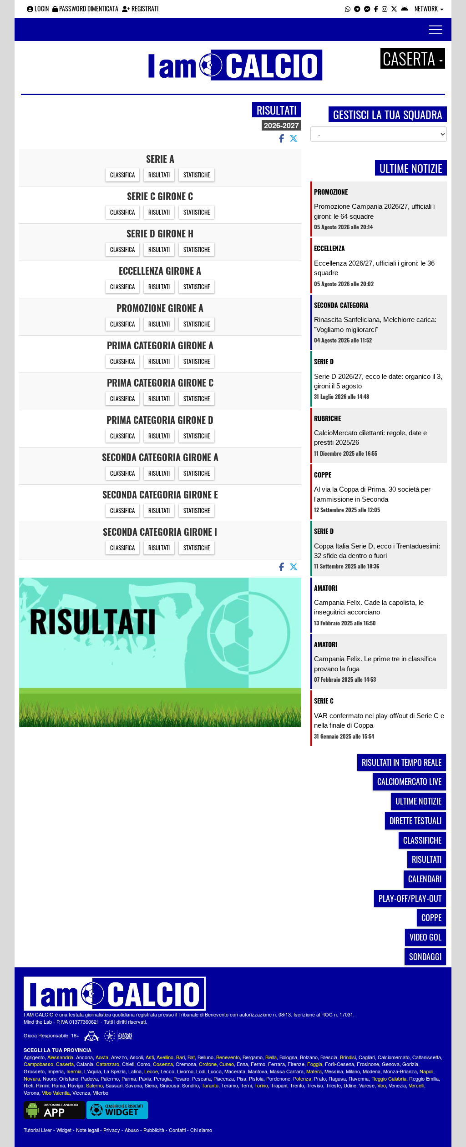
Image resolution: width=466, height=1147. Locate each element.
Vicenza (81, 1092)
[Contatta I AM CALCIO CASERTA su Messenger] (367, 8)
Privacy (111, 1129)
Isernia (73, 1071)
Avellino (165, 1057)
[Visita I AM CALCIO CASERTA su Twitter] (394, 8)
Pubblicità (153, 1129)
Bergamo (253, 1057)
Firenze (296, 1063)
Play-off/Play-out (410, 898)
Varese (367, 1085)
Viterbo (100, 1092)
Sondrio (190, 1085)
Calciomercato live (409, 781)
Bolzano (309, 1057)
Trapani (279, 1085)
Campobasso (38, 1063)
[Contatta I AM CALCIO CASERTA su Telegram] (357, 8)
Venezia (397, 1085)
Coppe (322, 474)
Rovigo (75, 1085)
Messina (333, 1071)
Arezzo (119, 1057)
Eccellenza (329, 248)
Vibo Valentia (56, 1092)
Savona (133, 1085)
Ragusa (337, 1078)
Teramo (229, 1085)
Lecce (151, 1071)
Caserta (65, 1063)
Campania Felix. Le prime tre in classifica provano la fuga (375, 663)
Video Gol (425, 937)
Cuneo (226, 1063)
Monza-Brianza (400, 1071)
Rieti (28, 1085)
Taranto (210, 1085)
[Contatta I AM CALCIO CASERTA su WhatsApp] (347, 8)
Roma (58, 1085)
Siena (151, 1085)
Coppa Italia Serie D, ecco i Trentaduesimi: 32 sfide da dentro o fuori (377, 550)
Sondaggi (425, 956)
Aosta (102, 1057)
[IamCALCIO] (233, 993)
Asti (150, 1057)
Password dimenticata (88, 8)
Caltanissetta (426, 1057)
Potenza (302, 1078)
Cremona (186, 1063)
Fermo (258, 1063)
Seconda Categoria (341, 305)
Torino (261, 1085)
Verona (31, 1092)
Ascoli (136, 1057)
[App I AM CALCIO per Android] (404, 8)
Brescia (328, 1057)
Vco (381, 1085)
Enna (242, 1063)
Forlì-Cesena (339, 1063)
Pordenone (278, 1078)
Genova (391, 1063)
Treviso (315, 1085)
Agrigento (34, 1057)
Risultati (159, 174)
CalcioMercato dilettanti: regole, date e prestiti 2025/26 (370, 437)
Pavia (145, 1078)
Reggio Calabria (388, 1078)
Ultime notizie (418, 801)
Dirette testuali (415, 820)
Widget (63, 1129)
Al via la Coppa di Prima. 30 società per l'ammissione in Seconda (372, 494)
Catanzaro (107, 1063)
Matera (314, 1071)
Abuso (132, 1129)
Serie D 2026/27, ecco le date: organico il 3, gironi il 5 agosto (378, 381)
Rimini (42, 1085)
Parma (129, 1078)
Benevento (228, 1057)
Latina (135, 1071)
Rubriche (327, 418)
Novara (32, 1078)
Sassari (114, 1085)
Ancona (84, 1057)
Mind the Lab (38, 1021)
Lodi (200, 1071)
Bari (180, 1057)
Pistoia (256, 1078)
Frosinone (368, 1063)
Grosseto (34, 1071)
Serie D (324, 361)
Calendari (424, 879)
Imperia (55, 1071)
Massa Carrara (287, 1071)
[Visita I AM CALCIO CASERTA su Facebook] (376, 8)
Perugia (162, 1078)
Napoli (426, 1071)
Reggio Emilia (424, 1078)
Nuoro (49, 1078)
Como (143, 1063)
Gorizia (410, 1063)
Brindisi (348, 1057)
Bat (191, 1057)
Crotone (208, 1063)
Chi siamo (201, 1129)
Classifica (122, 174)
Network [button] (427, 8)
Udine (350, 1085)
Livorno (185, 1071)
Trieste (333, 1085)
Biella (271, 1057)
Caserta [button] (410, 58)
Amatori (325, 588)
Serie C (324, 700)
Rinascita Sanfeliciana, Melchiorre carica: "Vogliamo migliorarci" (375, 324)
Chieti (128, 1063)
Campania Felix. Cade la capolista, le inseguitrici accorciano (369, 607)
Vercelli (416, 1085)
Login (41, 8)
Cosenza (163, 1063)
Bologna (288, 1057)
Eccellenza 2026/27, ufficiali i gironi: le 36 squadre (374, 268)
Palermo (110, 1078)
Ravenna (359, 1078)
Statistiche (196, 174)
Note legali (87, 1129)
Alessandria (60, 1057)
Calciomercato (394, 1057)
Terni (246, 1085)
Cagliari (367, 1057)
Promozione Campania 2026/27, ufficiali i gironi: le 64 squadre (374, 211)
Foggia (314, 1063)
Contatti (177, 1129)
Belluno (205, 1057)
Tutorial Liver (38, 1129)
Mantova (257, 1071)
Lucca (215, 1071)
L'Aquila (92, 1071)
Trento (297, 1085)
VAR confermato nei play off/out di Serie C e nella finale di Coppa (379, 720)
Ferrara (276, 1063)
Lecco (167, 1071)
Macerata (234, 1071)
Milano (353, 1071)
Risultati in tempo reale (401, 762)
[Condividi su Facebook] (281, 138)
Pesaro (181, 1078)
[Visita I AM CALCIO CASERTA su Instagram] (384, 8)
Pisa (241, 1078)
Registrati (144, 8)
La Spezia (115, 1071)
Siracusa (169, 1085)
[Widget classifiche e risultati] (117, 1109)
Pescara (201, 1078)
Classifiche (422, 840)
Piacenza (223, 1078)
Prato (320, 1078)
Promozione (331, 191)
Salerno (94, 1085)
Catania (84, 1063)
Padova (89, 1078)
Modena (371, 1071)
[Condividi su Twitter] (294, 138)
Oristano (68, 1078)
